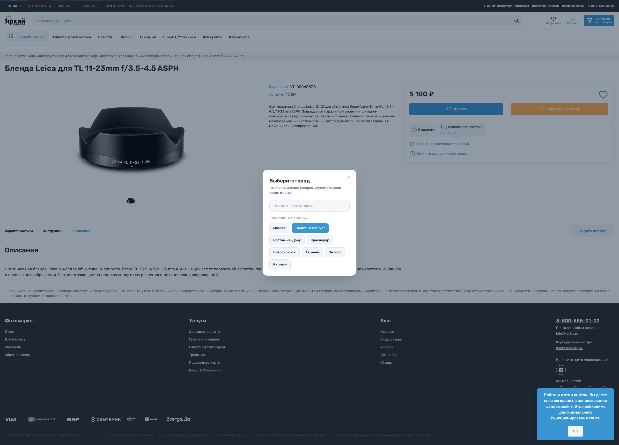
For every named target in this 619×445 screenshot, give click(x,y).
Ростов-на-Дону (287, 240)
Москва (279, 228)
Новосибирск (284, 252)
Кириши (280, 264)
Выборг (335, 252)
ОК (575, 431)
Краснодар (320, 240)
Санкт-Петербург (310, 228)
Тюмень (312, 252)
